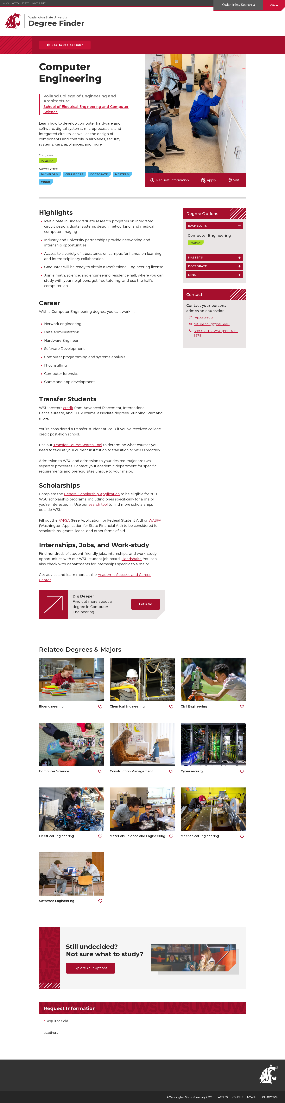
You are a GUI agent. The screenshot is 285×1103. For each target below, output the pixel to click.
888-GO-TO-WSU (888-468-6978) (216, 333)
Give (274, 5)
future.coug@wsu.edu (212, 324)
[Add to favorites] (100, 707)
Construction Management (131, 771)
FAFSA (64, 520)
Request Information (172, 180)
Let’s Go (145, 604)
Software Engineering (56, 901)
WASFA (155, 520)
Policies (237, 1097)
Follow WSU (269, 1097)
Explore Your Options (90, 968)
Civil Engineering (194, 706)
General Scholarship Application (92, 494)
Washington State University (24, 3)
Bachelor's (197, 225)
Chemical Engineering (127, 706)
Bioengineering (51, 706)
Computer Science (54, 771)
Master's (195, 257)
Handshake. (132, 559)
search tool (98, 504)
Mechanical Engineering (200, 836)
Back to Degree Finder (67, 44)
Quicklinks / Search (237, 5)
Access (223, 1097)
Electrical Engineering (56, 836)
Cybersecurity (192, 771)
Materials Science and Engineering (137, 836)
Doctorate (197, 266)
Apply (211, 180)
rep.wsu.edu (203, 317)
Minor (193, 275)
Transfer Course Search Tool (77, 445)
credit (68, 408)
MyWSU (251, 1097)
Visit (236, 180)
